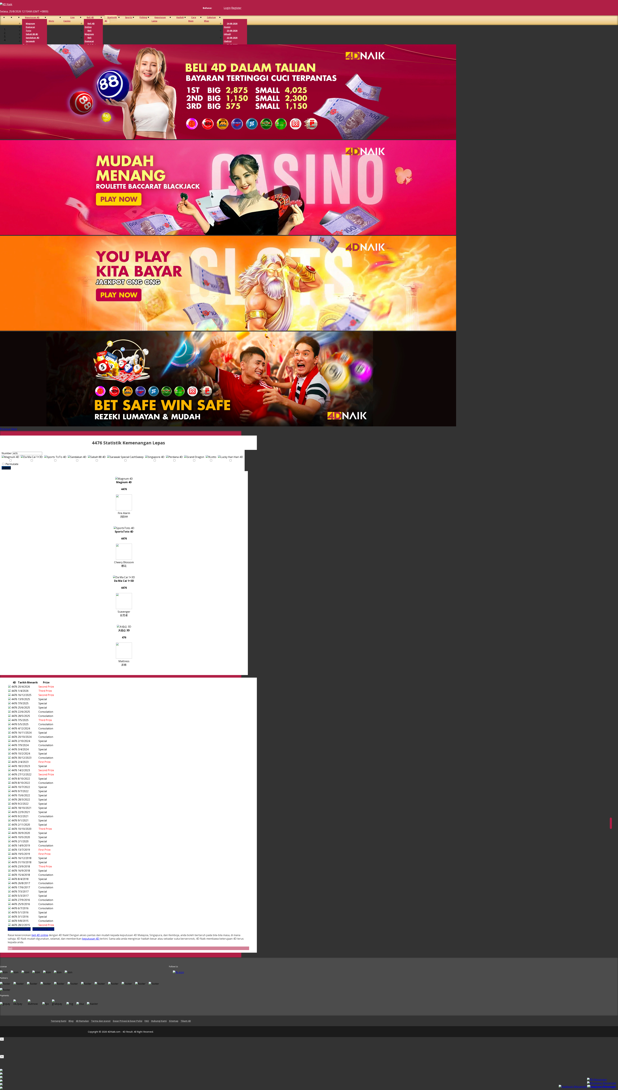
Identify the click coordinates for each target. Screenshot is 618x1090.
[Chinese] (217, 7)
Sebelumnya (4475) (19, 929)
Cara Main (192, 19)
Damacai (30, 27)
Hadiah (180, 17)
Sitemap (173, 1021)
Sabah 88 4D (32, 34)
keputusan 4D (91, 938)
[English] (214, 7)
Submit (6, 468)
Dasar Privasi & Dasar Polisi (127, 1021)
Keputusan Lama (159, 19)
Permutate (11, 464)
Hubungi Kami (159, 1021)
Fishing (143, 17)
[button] (5, 429)
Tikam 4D (186, 1021)
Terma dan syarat (101, 1021)
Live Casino (69, 19)
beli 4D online (40, 935)
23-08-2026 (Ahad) (230, 32)
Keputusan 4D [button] (32, 17)
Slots (51, 20)
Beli (10, 948)
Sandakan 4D (32, 37)
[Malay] (220, 7)
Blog (71, 1021)
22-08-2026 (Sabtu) (230, 39)
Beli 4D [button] (90, 17)
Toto (28, 30)
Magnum (30, 23)
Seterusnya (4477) (43, 929)
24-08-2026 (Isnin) (230, 25)
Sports (128, 17)
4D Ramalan (82, 1021)
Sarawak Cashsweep (29, 43)
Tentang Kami (58, 1021)
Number (7, 453)
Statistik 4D (110, 19)
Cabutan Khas (210, 19)
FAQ (147, 1021)
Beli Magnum (89, 32)
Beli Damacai (89, 39)
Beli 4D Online (90, 25)
